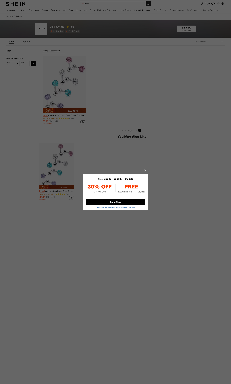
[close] (146, 171)
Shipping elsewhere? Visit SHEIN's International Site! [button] (115, 207)
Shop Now (115, 202)
